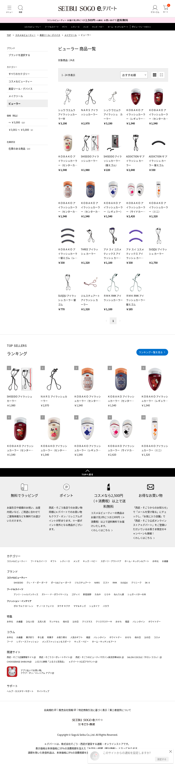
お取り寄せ (62, 637)
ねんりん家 (119, 594)
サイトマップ (43, 691)
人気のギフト (76, 637)
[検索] (20, 9)
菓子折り (30, 637)
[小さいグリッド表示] (154, 75)
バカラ (106, 606)
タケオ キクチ (63, 606)
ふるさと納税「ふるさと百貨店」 (50, 661)
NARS (97, 582)
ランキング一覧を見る (151, 352)
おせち (119, 621)
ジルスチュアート (83, 582)
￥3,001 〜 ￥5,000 (21, 129)
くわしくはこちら (100, 530)
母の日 (66, 621)
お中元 (155, 561)
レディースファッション (27, 641)
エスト (106, 582)
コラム (11, 632)
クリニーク (136, 582)
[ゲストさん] (155, 9)
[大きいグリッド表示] (161, 75)
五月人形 (42, 621)
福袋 (127, 621)
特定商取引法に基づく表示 (92, 710)
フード (10, 641)
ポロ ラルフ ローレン (23, 606)
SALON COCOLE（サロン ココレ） (143, 657)
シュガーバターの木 (136, 594)
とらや (107, 594)
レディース (75, 26)
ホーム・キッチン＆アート (118, 26)
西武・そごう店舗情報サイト (20, 657)
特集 (9, 616)
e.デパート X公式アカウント (82, 661)
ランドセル (54, 621)
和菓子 (50, 637)
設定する (161, 759)
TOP (9, 35)
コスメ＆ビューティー (32, 26)
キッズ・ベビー (98, 26)
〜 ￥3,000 (17, 122)
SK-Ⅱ (147, 582)
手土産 (41, 637)
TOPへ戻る (87, 474)
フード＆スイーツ (51, 26)
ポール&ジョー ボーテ (61, 582)
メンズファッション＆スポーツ (56, 641)
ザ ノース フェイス (45, 606)
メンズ (85, 26)
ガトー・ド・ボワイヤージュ (55, 594)
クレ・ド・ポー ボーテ (37, 582)
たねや (98, 594)
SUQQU (124, 582)
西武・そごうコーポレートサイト (54, 657)
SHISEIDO (18, 582)
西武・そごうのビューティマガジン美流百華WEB (98, 657)
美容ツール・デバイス (50, 35)
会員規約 (48, 710)
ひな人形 (30, 621)
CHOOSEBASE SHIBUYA (18, 661)
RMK (115, 582)
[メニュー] (9, 9)
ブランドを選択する (19, 55)
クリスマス (87, 621)
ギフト (64, 26)
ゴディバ (76, 594)
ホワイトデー (154, 621)
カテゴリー (14, 556)
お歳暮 (165, 561)
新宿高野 (87, 594)
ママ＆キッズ (79, 606)
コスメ (157, 637)
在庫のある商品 (20, 148)
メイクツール (70, 35)
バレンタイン (139, 621)
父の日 (75, 621)
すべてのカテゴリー (19, 73)
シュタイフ (94, 606)
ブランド (12, 571)
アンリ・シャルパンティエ (26, 594)
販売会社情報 (66, 710)
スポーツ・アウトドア (111, 561)
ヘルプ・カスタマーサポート (20, 691)
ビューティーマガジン (142, 26)
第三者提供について (120, 710)
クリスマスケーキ (104, 621)
